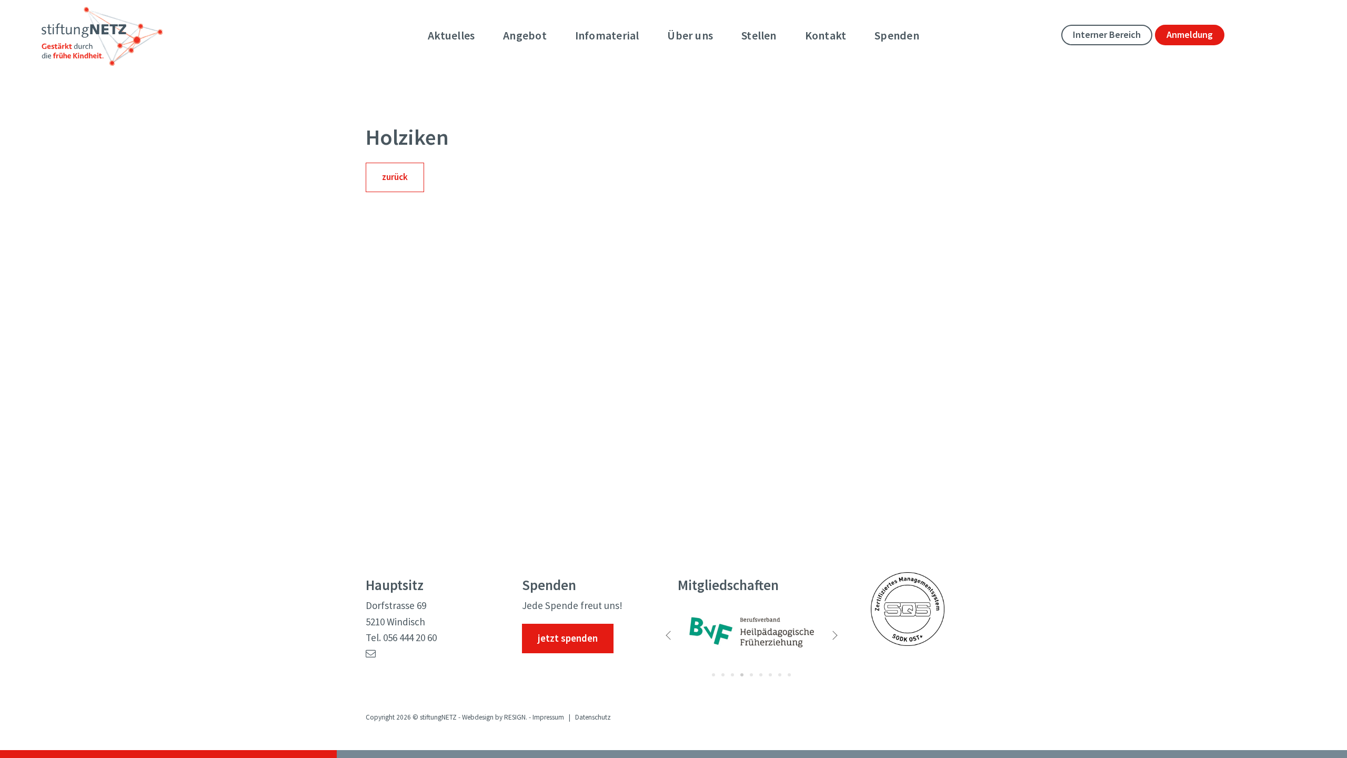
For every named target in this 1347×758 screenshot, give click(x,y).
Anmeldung (1190, 34)
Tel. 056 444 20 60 (401, 637)
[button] (683, 637)
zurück (395, 177)
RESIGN (515, 717)
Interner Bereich (1107, 34)
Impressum (548, 717)
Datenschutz (593, 717)
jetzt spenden (568, 638)
